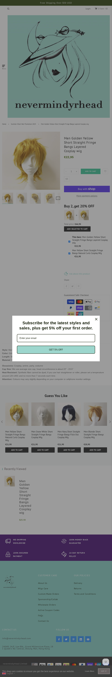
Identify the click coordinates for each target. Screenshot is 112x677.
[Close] (96, 319)
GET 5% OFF (56, 349)
